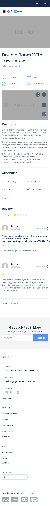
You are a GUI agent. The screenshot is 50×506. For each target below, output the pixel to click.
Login (37, 3)
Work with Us (7, 425)
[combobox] (15, 477)
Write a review (9, 303)
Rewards (5, 419)
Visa (4, 446)
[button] (44, 114)
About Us (6, 408)
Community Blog (9, 413)
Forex (4, 458)
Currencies (7, 472)
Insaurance (7, 452)
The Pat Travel (27, 493)
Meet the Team (9, 431)
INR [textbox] (5, 477)
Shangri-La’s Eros (14, 66)
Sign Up (45, 3)
